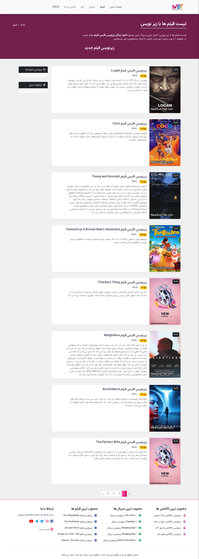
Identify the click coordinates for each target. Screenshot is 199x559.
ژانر (82, 7)
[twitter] (42, 521)
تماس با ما (70, 7)
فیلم (102, 7)
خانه (23, 25)
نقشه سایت (44, 529)
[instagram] (47, 521)
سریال (92, 7)
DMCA (55, 7)
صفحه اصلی (116, 7)
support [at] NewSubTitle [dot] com (35, 515)
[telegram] (36, 521)
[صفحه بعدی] (102, 494)
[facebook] (52, 521)
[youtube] (31, 521)
